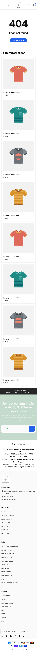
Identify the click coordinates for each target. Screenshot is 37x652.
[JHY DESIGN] (5, 482)
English (23, 631)
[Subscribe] (32, 429)
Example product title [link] (11, 92)
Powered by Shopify (23, 649)
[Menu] (2, 5)
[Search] (29, 5)
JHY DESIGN (16, 649)
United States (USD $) (9, 631)
